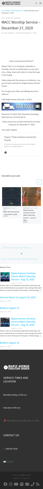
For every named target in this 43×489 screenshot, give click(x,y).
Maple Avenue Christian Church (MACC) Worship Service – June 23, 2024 (29, 215)
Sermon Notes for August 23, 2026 (18, 297)
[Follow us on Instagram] (10, 484)
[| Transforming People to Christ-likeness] (11, 2)
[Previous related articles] (34, 182)
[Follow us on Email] (27, 484)
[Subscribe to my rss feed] (37, 484)
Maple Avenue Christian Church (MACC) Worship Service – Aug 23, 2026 (23, 276)
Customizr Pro (26, 478)
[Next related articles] (39, 182)
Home (3, 11)
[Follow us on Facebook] (5, 484)
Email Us (9, 461)
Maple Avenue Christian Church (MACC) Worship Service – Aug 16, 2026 (23, 321)
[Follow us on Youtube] (16, 484)
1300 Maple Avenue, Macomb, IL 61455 (22, 420)
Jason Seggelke (9, 33)
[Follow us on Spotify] (22, 484)
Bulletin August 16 (9, 342)
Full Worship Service (17, 11)
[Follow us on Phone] (32, 484)
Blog (8, 11)
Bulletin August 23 (9, 308)
